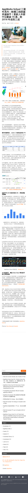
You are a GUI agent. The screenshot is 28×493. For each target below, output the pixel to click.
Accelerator (5, 426)
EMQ (17, 69)
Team (4, 447)
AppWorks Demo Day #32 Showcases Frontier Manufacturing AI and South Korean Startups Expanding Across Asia (14, 386)
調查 (15, 75)
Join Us (5, 441)
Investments (6, 439)
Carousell (7, 67)
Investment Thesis (7, 436)
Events (4, 431)
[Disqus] (14, 351)
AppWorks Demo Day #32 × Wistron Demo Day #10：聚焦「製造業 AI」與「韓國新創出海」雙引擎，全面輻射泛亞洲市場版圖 (14, 381)
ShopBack (4, 69)
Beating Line (21, 269)
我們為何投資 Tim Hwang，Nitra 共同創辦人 (13, 399)
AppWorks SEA (6, 428)
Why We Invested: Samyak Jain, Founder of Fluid (14, 376)
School (17, 23)
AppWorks (6, 465)
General (5, 434)
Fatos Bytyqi (9, 326)
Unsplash (16, 326)
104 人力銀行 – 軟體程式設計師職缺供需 (13, 102)
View (4, 449)
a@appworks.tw (6, 456)
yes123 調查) (20, 204)
